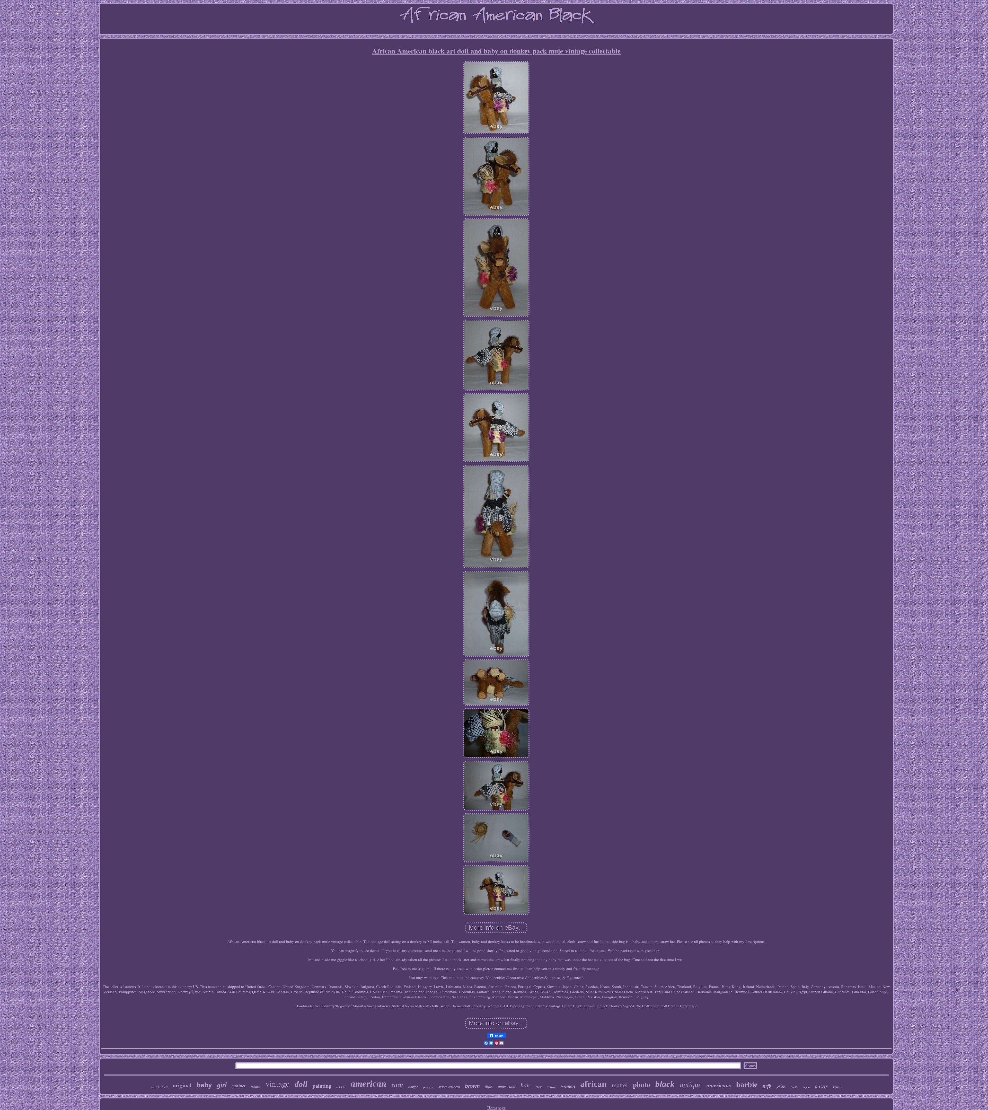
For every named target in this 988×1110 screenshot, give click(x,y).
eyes (837, 1087)
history (821, 1086)
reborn (255, 1087)
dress (539, 1087)
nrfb (767, 1086)
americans (719, 1085)
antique (690, 1085)
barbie (746, 1084)
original (182, 1085)
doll (301, 1084)
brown (472, 1086)
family (794, 1087)
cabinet (238, 1086)
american (368, 1084)
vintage (277, 1083)
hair (526, 1085)
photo (641, 1085)
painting (322, 1086)
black (665, 1084)
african (593, 1084)
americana (506, 1086)
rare (397, 1084)
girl (222, 1085)
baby (204, 1085)
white (551, 1086)
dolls (489, 1087)
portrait (428, 1087)
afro (341, 1086)
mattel (620, 1085)
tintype (413, 1087)
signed (806, 1087)
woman (568, 1086)
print (781, 1086)
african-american (449, 1087)
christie (159, 1087)
